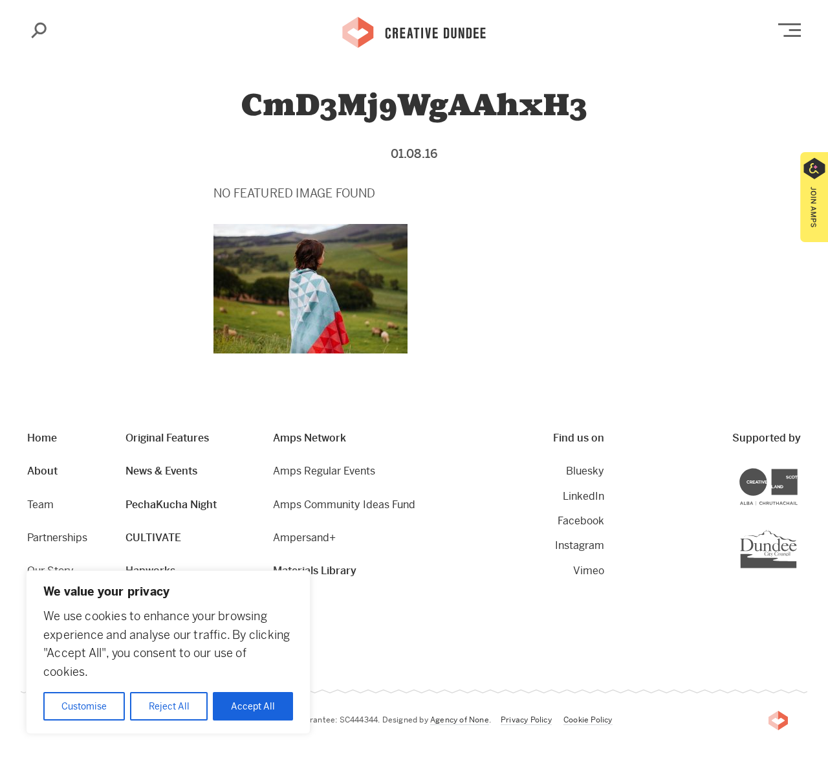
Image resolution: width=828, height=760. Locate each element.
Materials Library (314, 570)
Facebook (581, 521)
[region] (168, 652)
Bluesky (585, 471)
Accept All (253, 706)
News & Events (161, 471)
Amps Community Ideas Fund (344, 504)
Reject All (169, 706)
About (42, 471)
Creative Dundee (414, 31)
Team (40, 504)
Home (42, 438)
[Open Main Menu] (789, 30)
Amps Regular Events (324, 471)
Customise (84, 706)
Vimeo (588, 570)
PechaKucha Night (171, 504)
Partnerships (57, 537)
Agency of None (459, 720)
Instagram (579, 545)
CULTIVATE (153, 537)
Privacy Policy (526, 720)
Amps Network (309, 438)
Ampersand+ (304, 537)
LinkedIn (583, 496)
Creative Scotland (797, 470)
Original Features (167, 438)
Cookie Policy (588, 720)
